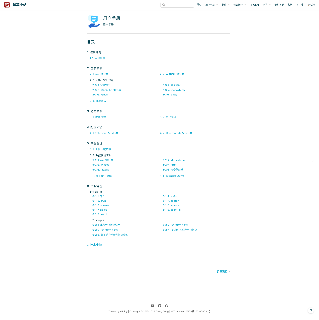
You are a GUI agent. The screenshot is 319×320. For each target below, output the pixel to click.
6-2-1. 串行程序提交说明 (106, 224)
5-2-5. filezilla (100, 169)
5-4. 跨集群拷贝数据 (172, 176)
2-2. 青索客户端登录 (172, 74)
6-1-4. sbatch (170, 200)
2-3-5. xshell (100, 94)
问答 (265, 4)
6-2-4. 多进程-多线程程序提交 (179, 229)
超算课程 (238, 4)
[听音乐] (166, 305)
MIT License (177, 311)
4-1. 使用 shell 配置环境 (104, 133)
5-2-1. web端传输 (102, 160)
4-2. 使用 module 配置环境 (176, 133)
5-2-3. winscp (100, 164)
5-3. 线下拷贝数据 (101, 176)
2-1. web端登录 (99, 74)
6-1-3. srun (99, 200)
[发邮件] (152, 305)
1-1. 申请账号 (98, 58)
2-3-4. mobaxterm (173, 90)
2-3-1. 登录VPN (101, 85)
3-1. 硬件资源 (98, 117)
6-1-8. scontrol (171, 209)
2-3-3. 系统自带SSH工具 (106, 90)
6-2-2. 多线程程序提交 (175, 224)
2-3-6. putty (169, 94)
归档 (290, 4)
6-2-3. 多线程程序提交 (105, 229)
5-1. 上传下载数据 (100, 149)
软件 (224, 4)
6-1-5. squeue (100, 205)
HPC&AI (254, 4)
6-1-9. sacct (99, 214)
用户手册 (210, 4)
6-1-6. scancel (171, 205)
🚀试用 (311, 4)
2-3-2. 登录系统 (171, 85)
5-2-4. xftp (169, 164)
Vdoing (123, 311)
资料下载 (279, 4)
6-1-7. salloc (99, 209)
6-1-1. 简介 (98, 196)
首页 (199, 4)
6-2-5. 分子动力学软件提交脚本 (110, 234)
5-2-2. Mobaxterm (173, 160)
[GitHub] (159, 305)
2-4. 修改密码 (98, 101)
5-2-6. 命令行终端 (172, 169)
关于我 (299, 4)
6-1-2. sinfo (169, 196)
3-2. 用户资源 (168, 117)
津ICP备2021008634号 (198, 311)
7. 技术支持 (94, 244)
